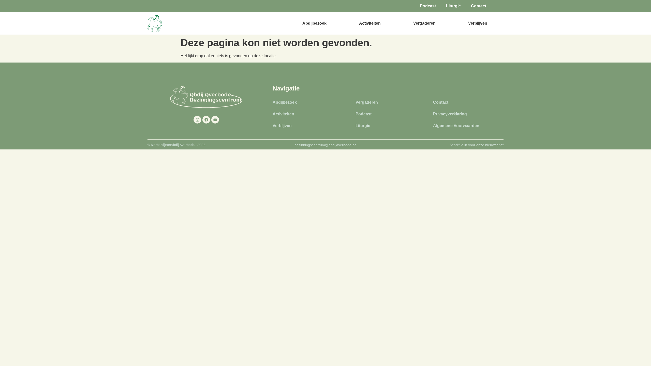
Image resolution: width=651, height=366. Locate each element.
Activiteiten (370, 23)
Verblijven (477, 23)
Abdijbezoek (314, 23)
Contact (478, 6)
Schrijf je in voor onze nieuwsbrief (477, 145)
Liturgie (453, 6)
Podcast (428, 6)
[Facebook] (206, 120)
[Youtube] (215, 120)
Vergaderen (424, 23)
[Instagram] (197, 120)
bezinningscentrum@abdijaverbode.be (325, 145)
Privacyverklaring (450, 114)
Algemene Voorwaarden (456, 126)
